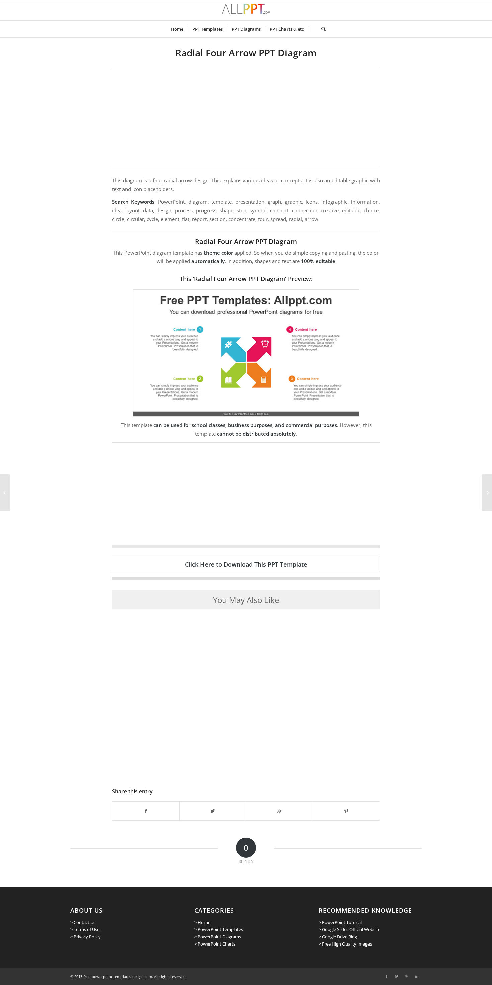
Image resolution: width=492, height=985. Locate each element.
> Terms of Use (84, 929)
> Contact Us (82, 922)
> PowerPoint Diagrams (217, 937)
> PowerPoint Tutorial (340, 922)
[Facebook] (387, 976)
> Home (202, 922)
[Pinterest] (407, 976)
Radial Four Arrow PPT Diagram (246, 52)
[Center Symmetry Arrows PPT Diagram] (487, 492)
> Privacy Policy (85, 937)
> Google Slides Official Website (349, 929)
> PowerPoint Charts (214, 944)
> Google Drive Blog (338, 937)
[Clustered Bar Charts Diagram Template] (5, 492)
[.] (312, 29)
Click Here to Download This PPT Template (246, 564)
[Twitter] (397, 976)
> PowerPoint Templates (218, 929)
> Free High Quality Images (345, 944)
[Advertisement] (246, 117)
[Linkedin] (417, 976)
